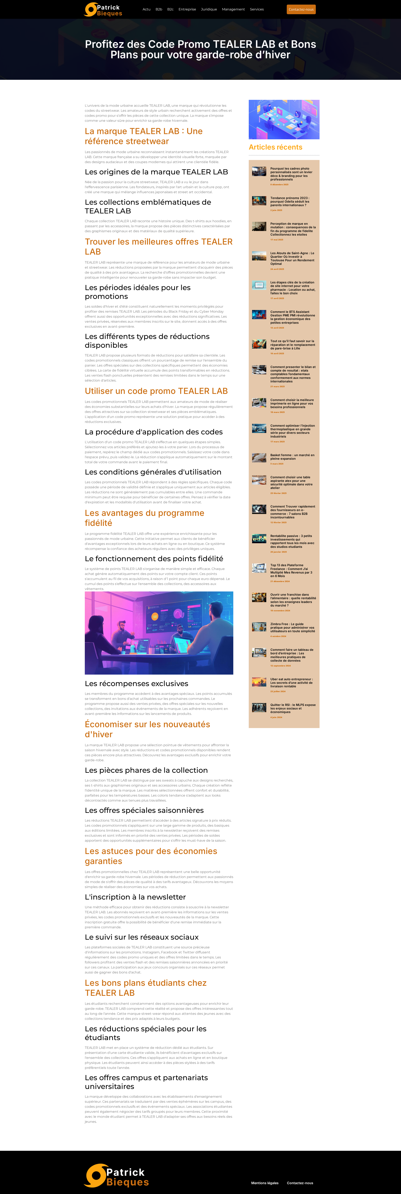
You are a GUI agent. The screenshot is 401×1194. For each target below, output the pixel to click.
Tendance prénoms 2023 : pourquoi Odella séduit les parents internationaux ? (290, 201)
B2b (159, 9)
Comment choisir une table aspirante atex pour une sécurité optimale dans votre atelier (291, 482)
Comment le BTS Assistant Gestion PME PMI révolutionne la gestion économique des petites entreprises (292, 317)
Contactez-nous (300, 1183)
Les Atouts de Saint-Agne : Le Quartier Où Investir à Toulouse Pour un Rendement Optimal (292, 258)
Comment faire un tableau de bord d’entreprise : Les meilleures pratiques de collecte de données (291, 655)
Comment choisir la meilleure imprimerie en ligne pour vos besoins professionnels (292, 403)
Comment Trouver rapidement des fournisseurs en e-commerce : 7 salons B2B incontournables (292, 512)
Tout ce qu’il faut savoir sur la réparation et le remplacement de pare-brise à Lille (292, 344)
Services (257, 9)
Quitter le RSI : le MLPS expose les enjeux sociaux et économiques (293, 708)
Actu (147, 9)
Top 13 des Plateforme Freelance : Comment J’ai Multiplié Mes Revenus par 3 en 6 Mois (291, 570)
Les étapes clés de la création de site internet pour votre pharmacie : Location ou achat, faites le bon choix (293, 287)
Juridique (209, 9)
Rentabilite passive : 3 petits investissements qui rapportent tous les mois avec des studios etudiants (292, 541)
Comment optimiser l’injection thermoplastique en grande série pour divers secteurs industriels (292, 431)
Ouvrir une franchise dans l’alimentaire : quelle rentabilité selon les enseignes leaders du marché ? (293, 600)
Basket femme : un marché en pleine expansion (292, 456)
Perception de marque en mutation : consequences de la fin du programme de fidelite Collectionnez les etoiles (293, 229)
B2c (170, 9)
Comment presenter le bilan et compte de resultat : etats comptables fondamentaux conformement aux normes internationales (293, 374)
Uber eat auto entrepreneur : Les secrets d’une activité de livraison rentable (291, 682)
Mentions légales (265, 1183)
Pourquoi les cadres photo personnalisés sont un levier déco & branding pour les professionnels (291, 174)
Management (233, 9)
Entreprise (187, 9)
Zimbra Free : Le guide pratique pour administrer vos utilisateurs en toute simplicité (292, 627)
